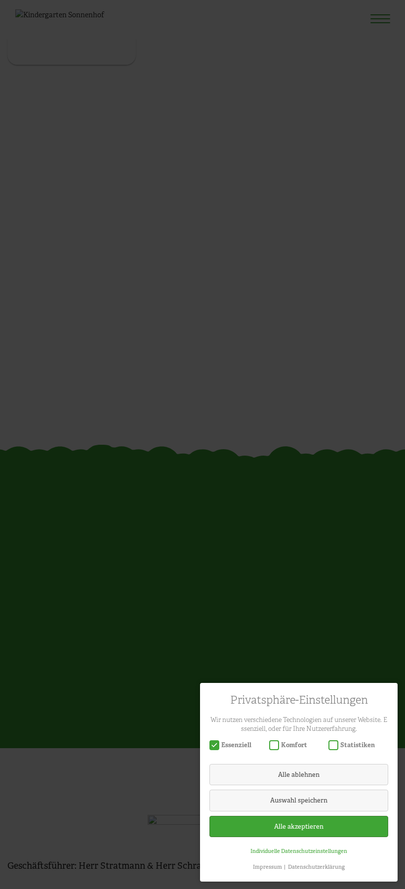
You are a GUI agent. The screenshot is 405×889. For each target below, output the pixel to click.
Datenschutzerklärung (316, 866)
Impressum (267, 866)
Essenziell (236, 745)
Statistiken (357, 745)
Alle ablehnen (299, 774)
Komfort (294, 745)
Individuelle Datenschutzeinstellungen (298, 850)
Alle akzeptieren (299, 826)
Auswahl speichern (298, 800)
